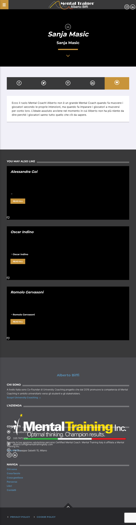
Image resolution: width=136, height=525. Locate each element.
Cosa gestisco (15, 477)
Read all (18, 201)
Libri (9, 485)
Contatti (11, 490)
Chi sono (12, 469)
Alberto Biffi (68, 375)
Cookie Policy (46, 517)
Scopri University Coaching (22, 397)
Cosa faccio (13, 473)
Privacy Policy (20, 517)
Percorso (12, 481)
